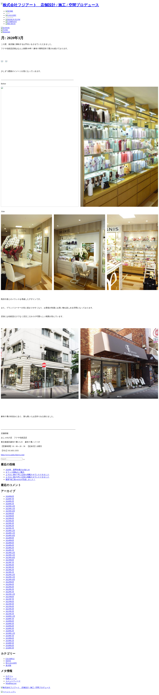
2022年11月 (10, 577)
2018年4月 (10, 646)
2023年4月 (10, 565)
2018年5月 (10, 643)
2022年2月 (10, 589)
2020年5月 (10, 624)
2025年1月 (10, 528)
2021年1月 (10, 614)
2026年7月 (10, 499)
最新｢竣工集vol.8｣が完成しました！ (20, 479)
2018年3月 (10, 648)
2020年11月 (10, 616)
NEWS (8, 661)
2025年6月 (10, 518)
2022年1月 (10, 592)
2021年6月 (10, 602)
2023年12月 (10, 553)
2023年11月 (10, 555)
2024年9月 (10, 538)
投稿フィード (11, 679)
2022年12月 (10, 575)
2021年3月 (10, 609)
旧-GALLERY (11, 663)
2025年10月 (10, 511)
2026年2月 (10, 501)
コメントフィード (13, 681)
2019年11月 (10, 633)
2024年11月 (10, 533)
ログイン (9, 676)
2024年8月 (10, 540)
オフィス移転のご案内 (15, 472)
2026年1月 (10, 504)
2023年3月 (10, 567)
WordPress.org (11, 683)
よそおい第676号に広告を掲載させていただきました (27, 477)
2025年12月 (10, 506)
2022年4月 (10, 587)
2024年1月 (10, 550)
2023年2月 (10, 570)
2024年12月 (10, 531)
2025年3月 (10, 523)
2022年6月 (10, 584)
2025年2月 (10, 526)
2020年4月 (10, 626)
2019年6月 (10, 638)
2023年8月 (10, 560)
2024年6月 (10, 543)
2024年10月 (10, 535)
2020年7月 (10, 619)
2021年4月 (10, 606)
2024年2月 (10, 548)
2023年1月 (10, 572)
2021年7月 (10, 599)
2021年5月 (10, 604)
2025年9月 (10, 513)
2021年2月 (10, 611)
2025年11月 (10, 509)
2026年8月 (10, 496)
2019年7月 (10, 636)
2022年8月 (10, 582)
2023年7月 (10, 562)
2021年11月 (10, 594)
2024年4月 (10, 545)
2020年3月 (10, 628)
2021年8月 (10, 597)
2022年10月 (10, 580)
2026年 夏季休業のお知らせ (18, 470)
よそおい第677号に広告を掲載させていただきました (27, 475)
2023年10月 (10, 557)
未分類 (8, 665)
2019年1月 (10, 641)
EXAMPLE (10, 659)
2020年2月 (10, 631)
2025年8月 (10, 516)
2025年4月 (10, 521)
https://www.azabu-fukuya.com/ (12, 455)
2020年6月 (10, 621)
